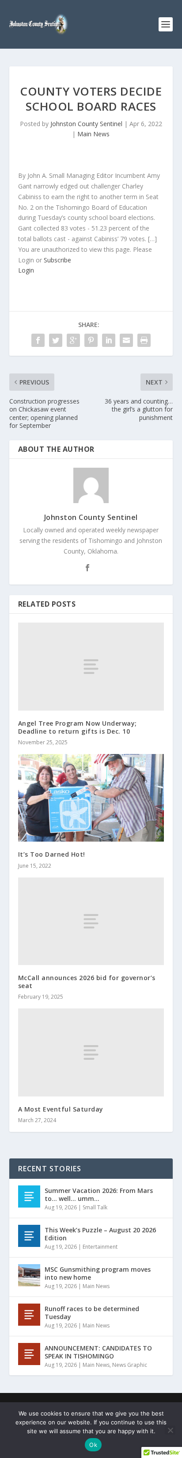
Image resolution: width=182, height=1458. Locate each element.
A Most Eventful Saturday (60, 1109)
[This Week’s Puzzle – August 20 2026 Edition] (29, 1236)
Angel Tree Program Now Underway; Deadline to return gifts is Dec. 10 (77, 727)
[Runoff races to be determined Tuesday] (29, 1315)
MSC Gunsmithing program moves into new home (98, 1273)
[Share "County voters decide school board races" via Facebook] (38, 340)
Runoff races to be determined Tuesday (92, 1312)
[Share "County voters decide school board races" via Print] (144, 340)
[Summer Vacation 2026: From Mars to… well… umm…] (29, 1196)
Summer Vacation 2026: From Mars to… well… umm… (99, 1194)
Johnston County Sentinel (86, 123)
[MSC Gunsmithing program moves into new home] (29, 1275)
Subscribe (57, 260)
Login (26, 270)
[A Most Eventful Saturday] (91, 1052)
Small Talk (95, 1207)
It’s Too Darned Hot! (51, 854)
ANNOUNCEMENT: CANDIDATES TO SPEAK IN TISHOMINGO (98, 1352)
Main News (93, 134)
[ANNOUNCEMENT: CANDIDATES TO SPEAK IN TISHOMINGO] (29, 1354)
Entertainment (100, 1246)
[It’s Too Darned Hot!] (91, 798)
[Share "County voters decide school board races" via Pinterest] (91, 340)
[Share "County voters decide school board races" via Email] (126, 340)
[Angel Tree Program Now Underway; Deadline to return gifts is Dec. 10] (91, 666)
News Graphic (129, 1365)
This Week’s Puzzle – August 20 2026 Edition (100, 1234)
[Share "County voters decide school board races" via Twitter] (55, 340)
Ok (93, 1444)
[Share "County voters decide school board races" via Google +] (73, 340)
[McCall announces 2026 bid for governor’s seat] (91, 921)
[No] (170, 1430)
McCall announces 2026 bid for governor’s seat (86, 981)
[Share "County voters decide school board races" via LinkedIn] (109, 340)
